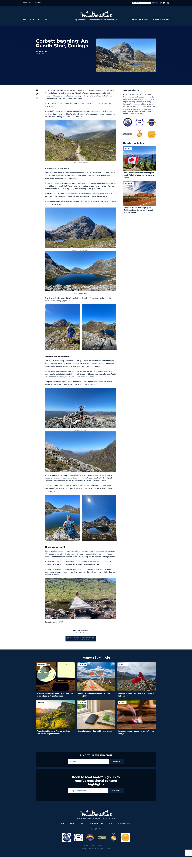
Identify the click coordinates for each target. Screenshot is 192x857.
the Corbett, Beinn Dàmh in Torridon (81, 298)
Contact (37, 3)
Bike (40, 20)
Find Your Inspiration (96, 755)
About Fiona (27, 3)
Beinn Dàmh (83, 294)
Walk (32, 20)
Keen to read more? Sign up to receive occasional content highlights (96, 780)
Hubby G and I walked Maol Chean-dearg (71, 111)
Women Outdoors (161, 20)
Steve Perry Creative (105, 848)
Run (24, 20)
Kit (46, 20)
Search (154, 3)
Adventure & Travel (141, 20)
